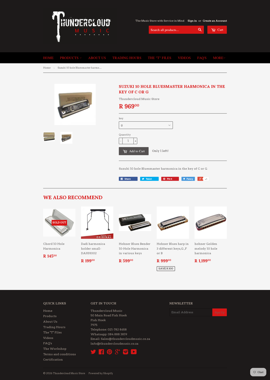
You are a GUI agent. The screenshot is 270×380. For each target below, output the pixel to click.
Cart (220, 29)
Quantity (125, 134)
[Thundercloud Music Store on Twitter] (93, 353)
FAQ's (202, 57)
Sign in (192, 20)
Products (70, 57)
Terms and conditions (59, 354)
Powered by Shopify (101, 373)
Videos (184, 57)
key (121, 118)
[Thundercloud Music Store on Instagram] (125, 353)
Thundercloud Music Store (69, 373)
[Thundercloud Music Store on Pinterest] (109, 353)
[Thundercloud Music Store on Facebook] (101, 353)
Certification (53, 359)
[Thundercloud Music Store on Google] (117, 353)
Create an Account (215, 20)
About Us (97, 57)
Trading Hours (126, 57)
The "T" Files (159, 57)
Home (48, 57)
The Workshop (54, 348)
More (218, 57)
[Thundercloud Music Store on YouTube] (134, 353)
